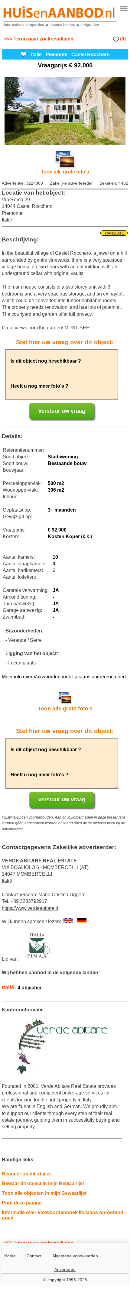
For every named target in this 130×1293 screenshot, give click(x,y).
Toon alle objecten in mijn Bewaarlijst (44, 1193)
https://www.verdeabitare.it (30, 908)
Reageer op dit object (26, 1173)
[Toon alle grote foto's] (65, 111)
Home (10, 1255)
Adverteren (65, 1269)
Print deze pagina (22, 1202)
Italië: (21, 987)
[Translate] (65, 233)
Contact (34, 1255)
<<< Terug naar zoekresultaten (38, 38)
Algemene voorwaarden (75, 1255)
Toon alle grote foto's (65, 171)
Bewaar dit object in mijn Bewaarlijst (43, 1183)
